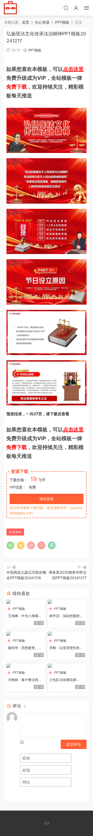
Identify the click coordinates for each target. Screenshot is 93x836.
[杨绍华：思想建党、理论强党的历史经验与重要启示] (25, 634)
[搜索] (65, 7)
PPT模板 (34, 50)
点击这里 (73, 69)
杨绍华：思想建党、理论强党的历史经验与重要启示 (25, 648)
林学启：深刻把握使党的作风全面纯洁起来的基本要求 (66, 616)
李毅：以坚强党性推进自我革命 (66, 648)
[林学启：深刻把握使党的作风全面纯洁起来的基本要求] (67, 602)
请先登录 (46, 499)
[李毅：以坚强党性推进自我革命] (67, 634)
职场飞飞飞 (10, 8)
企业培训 (15, 532)
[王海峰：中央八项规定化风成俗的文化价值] (25, 602)
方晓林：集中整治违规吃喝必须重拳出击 (25, 680)
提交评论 (73, 744)
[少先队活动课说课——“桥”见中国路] (67, 666)
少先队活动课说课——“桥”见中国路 (62, 680)
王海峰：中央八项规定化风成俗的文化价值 (25, 616)
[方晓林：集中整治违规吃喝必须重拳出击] (25, 666)
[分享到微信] (10, 545)
